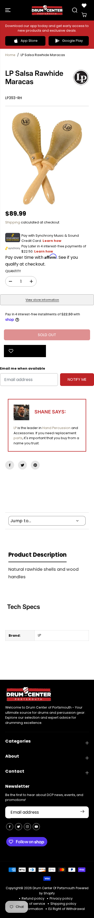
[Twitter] (22, 465)
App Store (29, 40)
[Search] (74, 10)
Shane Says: (50, 411)
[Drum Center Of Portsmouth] (47, 10)
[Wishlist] (84, 5)
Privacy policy (61, 898)
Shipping (12, 222)
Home (10, 55)
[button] (8, 10)
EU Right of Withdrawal (66, 909)
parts (18, 438)
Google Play (72, 40)
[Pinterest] (35, 465)
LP (15, 428)
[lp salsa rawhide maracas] (47, 158)
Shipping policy (63, 903)
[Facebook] (9, 465)
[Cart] (84, 14)
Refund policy (33, 898)
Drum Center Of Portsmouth (54, 888)
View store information (42, 300)
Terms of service (31, 903)
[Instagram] (27, 826)
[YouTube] (36, 826)
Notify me (77, 379)
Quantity (13, 271)
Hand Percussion (56, 428)
